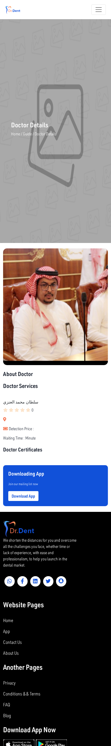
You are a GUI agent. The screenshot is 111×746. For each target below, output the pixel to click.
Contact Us (12, 642)
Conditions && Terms (21, 694)
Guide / (29, 133)
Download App (23, 496)
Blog (7, 715)
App (6, 631)
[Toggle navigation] (98, 9)
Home (8, 620)
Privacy (9, 683)
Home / (17, 133)
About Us (11, 653)
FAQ (6, 704)
